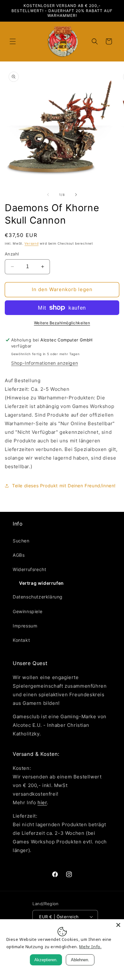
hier (42, 802)
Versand (31, 243)
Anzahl (12, 253)
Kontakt (21, 640)
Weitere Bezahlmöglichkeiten (62, 322)
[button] (13, 41)
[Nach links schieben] (48, 195)
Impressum (25, 625)
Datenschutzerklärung (38, 596)
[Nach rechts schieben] (76, 195)
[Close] (118, 925)
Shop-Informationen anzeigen (44, 363)
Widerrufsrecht (29, 569)
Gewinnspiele (27, 611)
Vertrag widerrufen (41, 583)
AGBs (18, 555)
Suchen (21, 540)
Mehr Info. (90, 946)
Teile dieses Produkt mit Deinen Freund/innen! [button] (64, 485)
